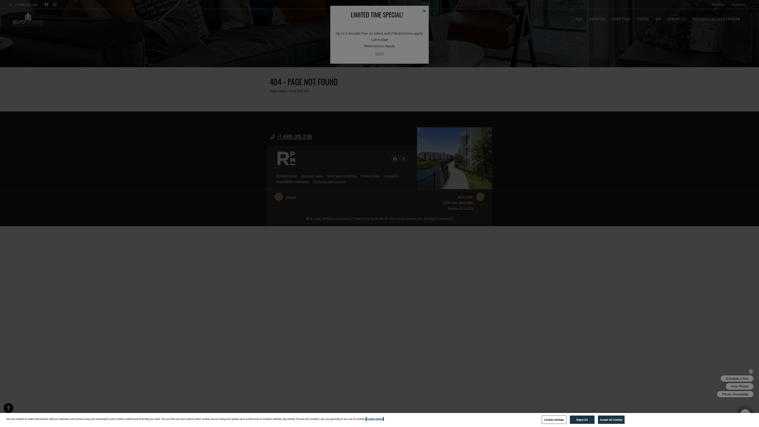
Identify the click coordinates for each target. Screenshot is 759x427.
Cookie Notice (375, 418)
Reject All (582, 419)
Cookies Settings (554, 419)
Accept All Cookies (611, 419)
